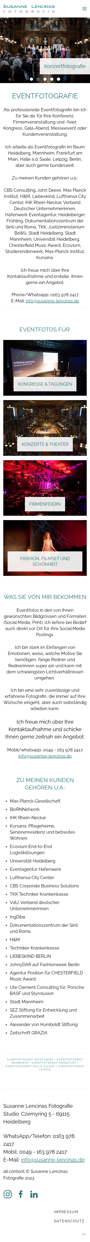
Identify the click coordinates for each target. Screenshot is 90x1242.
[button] (84, 8)
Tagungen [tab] (53, 79)
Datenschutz (69, 1221)
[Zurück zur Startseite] (29, 8)
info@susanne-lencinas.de (52, 300)
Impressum (66, 1212)
